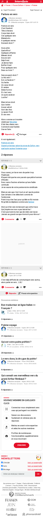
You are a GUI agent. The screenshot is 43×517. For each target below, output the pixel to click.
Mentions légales (8, 490)
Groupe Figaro (19, 490)
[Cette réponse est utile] (17, 219)
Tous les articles (18, 485)
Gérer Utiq (37, 488)
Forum (8, 5)
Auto (5, 466)
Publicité (37, 483)
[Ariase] (11, 514)
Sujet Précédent (9, 10)
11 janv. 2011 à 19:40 (14, 275)
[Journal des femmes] (11, 500)
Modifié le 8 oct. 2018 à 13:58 (17, 168)
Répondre (12, 293)
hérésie (31, 202)
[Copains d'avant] (11, 509)
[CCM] (32, 500)
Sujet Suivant (35, 10)
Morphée (13, 122)
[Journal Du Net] (11, 504)
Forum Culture (18, 5)
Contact (8, 485)
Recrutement (33, 485)
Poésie (34, 5)
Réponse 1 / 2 (6, 161)
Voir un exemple (35, 462)
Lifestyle (6, 463)
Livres (28, 5)
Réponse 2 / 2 (6, 268)
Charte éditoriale (28, 483)
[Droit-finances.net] (32, 504)
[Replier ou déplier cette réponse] (41, 161)
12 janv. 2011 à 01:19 (31, 22)
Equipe (19, 483)
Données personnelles (10, 488)
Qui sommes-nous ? (9, 483)
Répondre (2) (9, 134)
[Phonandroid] (32, 514)
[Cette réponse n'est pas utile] (24, 219)
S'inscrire (21, 445)
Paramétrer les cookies (25, 488)
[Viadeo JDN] (32, 509)
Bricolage (6, 469)
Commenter (9, 219)
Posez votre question (29, 293)
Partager (23, 134)
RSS (25, 485)
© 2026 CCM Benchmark (32, 490)
